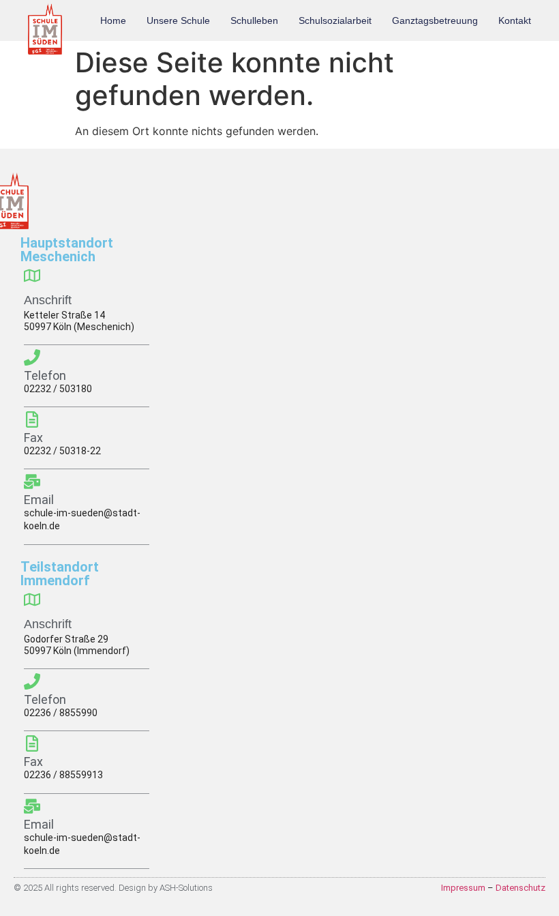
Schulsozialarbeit (335, 20)
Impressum (463, 888)
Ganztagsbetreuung (435, 20)
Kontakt (514, 20)
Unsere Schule (178, 20)
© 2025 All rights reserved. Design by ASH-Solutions (113, 888)
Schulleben (254, 20)
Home (113, 20)
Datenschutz (520, 888)
